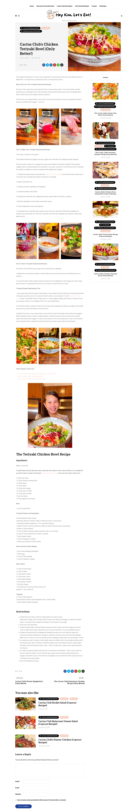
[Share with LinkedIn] (51, 65)
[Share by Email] (61, 65)
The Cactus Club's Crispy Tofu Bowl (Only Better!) (105, 114)
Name (17, 781)
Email (17, 788)
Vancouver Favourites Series (45, 6)
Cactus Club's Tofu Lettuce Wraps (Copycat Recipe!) (105, 235)
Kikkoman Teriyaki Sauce (53, 174)
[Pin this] (54, 65)
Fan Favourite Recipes (82, 6)
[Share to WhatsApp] (58, 65)
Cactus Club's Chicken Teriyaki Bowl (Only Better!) (105, 275)
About (32, 6)
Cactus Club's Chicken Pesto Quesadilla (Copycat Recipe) (105, 193)
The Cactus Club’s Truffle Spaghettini (31, 376)
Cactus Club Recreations (64, 6)
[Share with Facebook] (43, 65)
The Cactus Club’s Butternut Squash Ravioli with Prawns (38, 374)
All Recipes (102, 6)
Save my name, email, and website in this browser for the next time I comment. (41, 800)
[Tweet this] (47, 65)
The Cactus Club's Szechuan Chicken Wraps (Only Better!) (105, 153)
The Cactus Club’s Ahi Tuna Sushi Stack (32, 379)
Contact (94, 6)
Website (18, 794)
